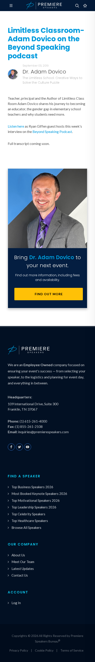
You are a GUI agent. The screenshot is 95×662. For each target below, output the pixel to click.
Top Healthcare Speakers (29, 521)
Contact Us (19, 575)
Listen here (16, 126)
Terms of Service (72, 650)
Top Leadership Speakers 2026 (33, 507)
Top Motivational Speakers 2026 (35, 500)
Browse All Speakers (26, 528)
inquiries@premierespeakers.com (43, 432)
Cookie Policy (44, 650)
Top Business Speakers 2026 (32, 487)
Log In (16, 603)
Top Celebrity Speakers (28, 514)
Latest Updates (22, 569)
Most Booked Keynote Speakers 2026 (39, 494)
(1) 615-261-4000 (33, 421)
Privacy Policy (18, 650)
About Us (18, 555)
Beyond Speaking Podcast (52, 131)
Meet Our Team (22, 562)
